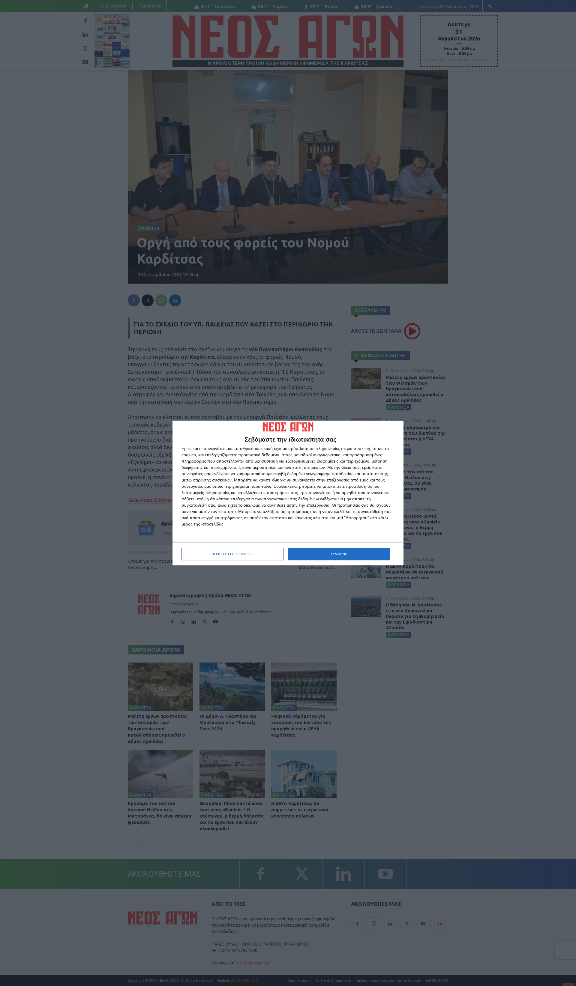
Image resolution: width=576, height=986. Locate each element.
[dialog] (288, 493)
